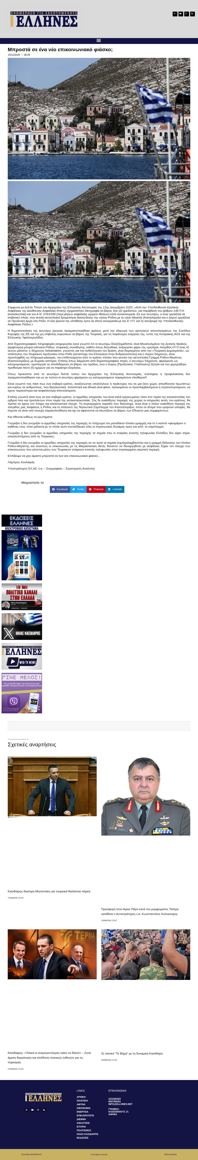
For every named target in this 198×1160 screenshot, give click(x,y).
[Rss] (192, 14)
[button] (98, 40)
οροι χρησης (170, 1155)
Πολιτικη (82, 1100)
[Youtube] (181, 14)
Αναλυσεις (83, 1123)
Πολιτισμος (84, 1130)
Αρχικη (81, 1097)
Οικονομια (83, 1108)
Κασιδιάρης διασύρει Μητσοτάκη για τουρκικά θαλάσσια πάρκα (49, 891)
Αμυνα (81, 1104)
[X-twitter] (175, 14)
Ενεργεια (82, 1111)
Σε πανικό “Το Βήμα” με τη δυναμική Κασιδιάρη (132, 1053)
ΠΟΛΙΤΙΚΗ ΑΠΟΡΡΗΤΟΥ (31, 1155)
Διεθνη (81, 1119)
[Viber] (186, 14)
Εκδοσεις (82, 1137)
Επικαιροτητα (85, 1115)
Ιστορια (81, 1126)
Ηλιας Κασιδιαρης (87, 1134)
